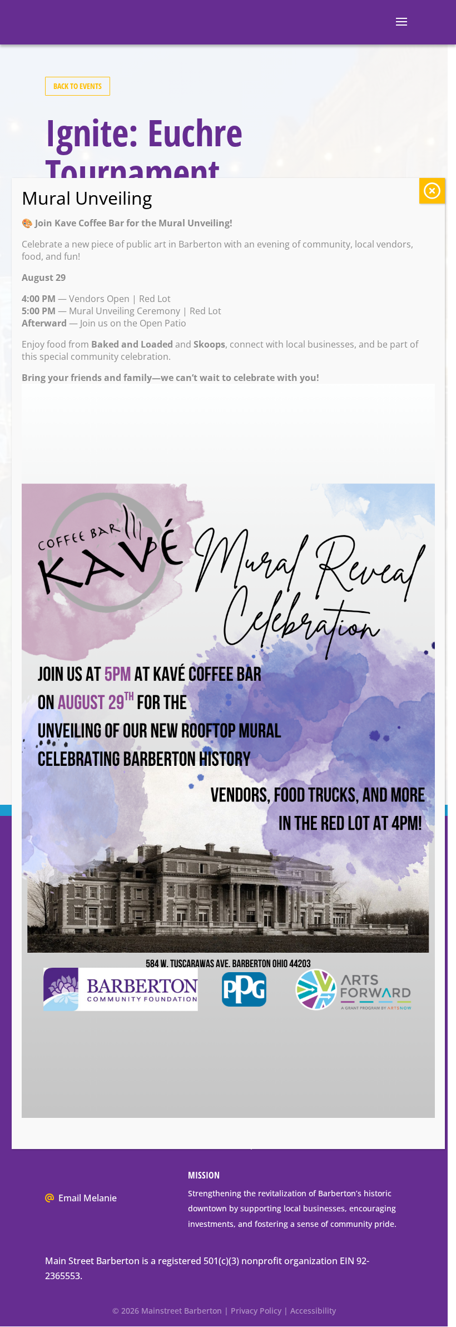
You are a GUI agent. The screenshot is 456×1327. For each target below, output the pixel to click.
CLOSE (432, 191)
